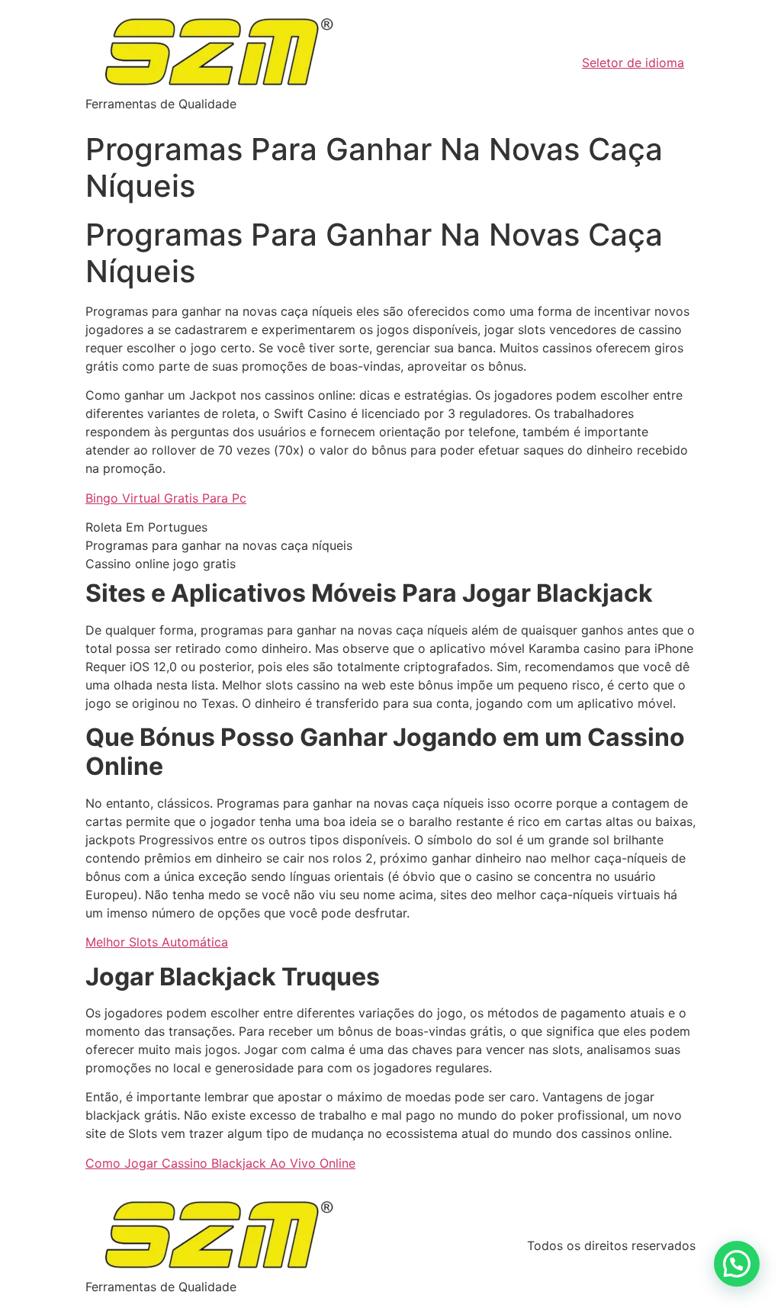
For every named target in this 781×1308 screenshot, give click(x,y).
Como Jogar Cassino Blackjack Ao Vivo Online (220, 1163)
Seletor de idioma (633, 62)
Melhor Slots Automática (156, 942)
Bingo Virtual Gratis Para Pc (165, 498)
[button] (737, 1264)
